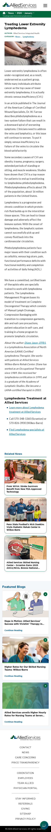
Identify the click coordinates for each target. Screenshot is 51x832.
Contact (25, 747)
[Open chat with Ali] (44, 825)
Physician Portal (25, 788)
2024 (19, 13)
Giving (25, 808)
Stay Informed (26, 798)
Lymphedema (28, 37)
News (11, 13)
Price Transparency (25, 762)
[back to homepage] (5, 13)
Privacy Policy (25, 818)
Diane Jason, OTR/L (35, 342)
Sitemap (25, 813)
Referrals (25, 803)
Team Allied (25, 783)
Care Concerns (25, 757)
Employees (25, 778)
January (28, 13)
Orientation (25, 773)
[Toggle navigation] (45, 5)
